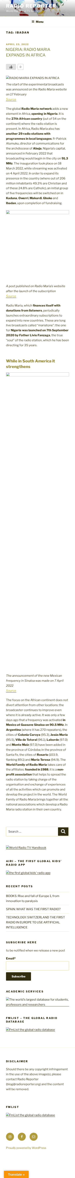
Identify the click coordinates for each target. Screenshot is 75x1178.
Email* (11, 958)
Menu (39, 21)
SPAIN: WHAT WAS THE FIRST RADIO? (34, 909)
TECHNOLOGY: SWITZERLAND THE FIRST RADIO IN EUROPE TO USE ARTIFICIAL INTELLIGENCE (35, 922)
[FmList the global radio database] (30, 1030)
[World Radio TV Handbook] (26, 848)
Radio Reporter (31, 6)
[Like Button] (11, 67)
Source (11, 99)
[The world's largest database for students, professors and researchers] (37, 1004)
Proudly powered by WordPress (26, 1147)
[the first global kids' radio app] (28, 873)
